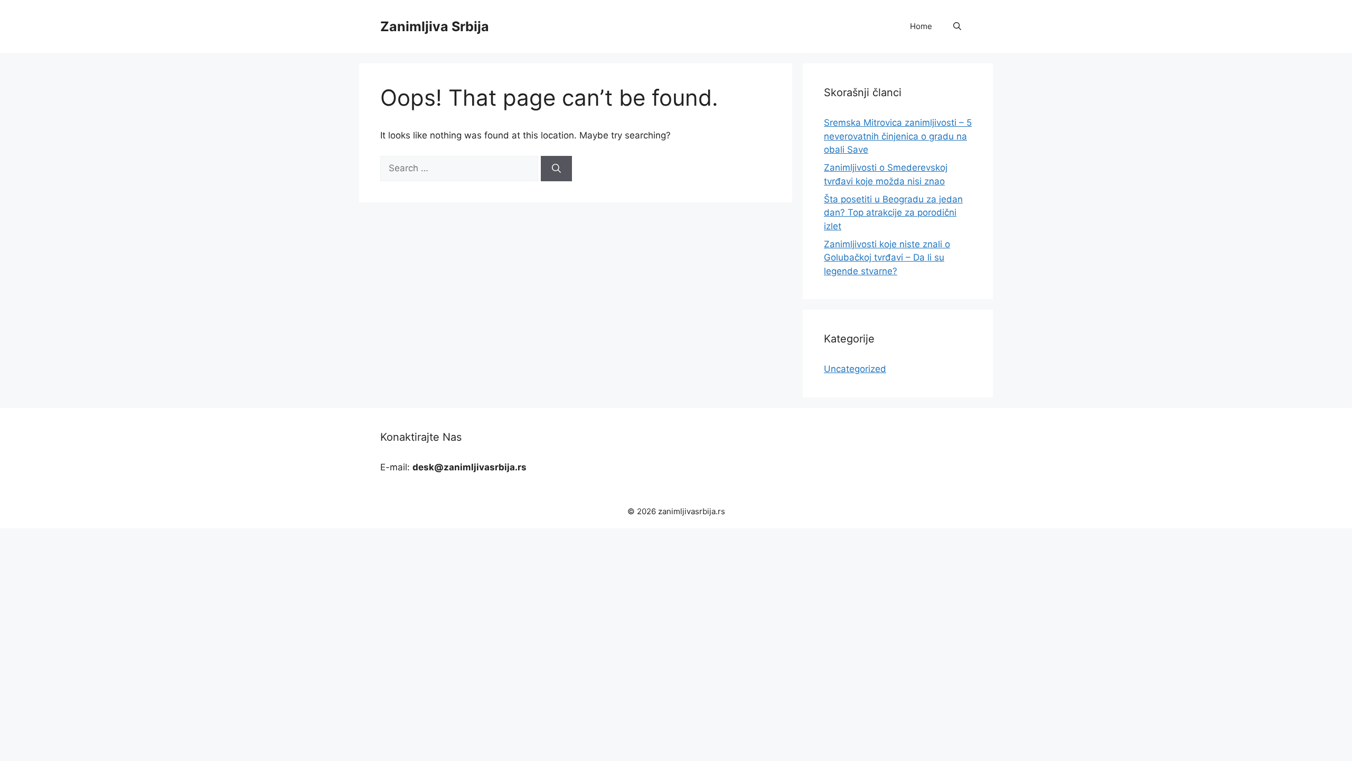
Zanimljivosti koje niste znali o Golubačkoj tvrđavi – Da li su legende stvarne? (887, 257)
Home (921, 26)
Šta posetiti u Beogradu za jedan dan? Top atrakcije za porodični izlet (893, 212)
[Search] (556, 168)
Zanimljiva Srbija (434, 26)
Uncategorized (855, 369)
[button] (957, 26)
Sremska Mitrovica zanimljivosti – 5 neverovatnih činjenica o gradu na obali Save (898, 136)
